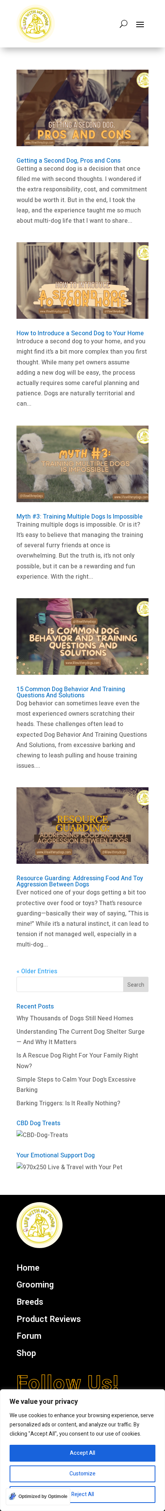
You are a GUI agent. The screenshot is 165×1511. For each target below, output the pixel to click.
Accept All (82, 1453)
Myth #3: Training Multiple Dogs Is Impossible (79, 516)
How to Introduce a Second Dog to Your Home (80, 333)
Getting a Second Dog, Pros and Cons (68, 160)
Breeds (29, 1302)
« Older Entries (36, 971)
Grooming (35, 1285)
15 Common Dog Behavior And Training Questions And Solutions (70, 692)
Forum (28, 1336)
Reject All (82, 1494)
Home (28, 1268)
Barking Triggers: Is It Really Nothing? (68, 1103)
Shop (26, 1353)
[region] (82, 1450)
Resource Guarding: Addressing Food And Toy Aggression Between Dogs (79, 881)
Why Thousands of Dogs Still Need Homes (74, 1018)
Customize (82, 1474)
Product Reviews (48, 1319)
